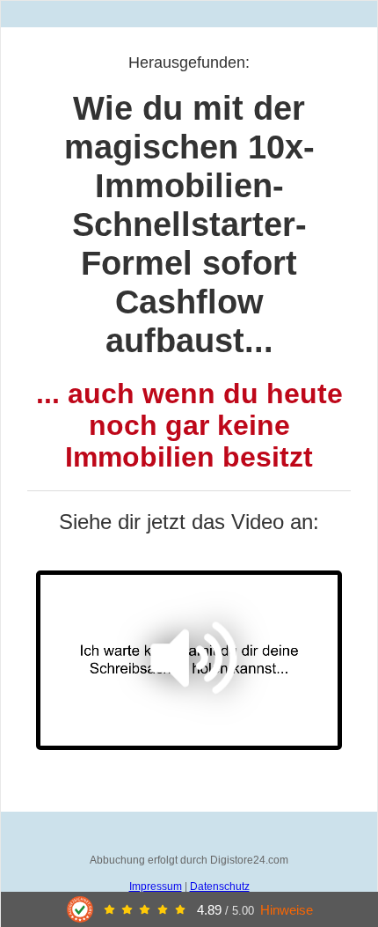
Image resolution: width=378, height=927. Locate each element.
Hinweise (286, 909)
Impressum (155, 886)
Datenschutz (220, 886)
